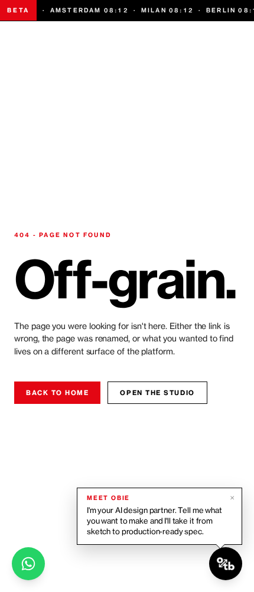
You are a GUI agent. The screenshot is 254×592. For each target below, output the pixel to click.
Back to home (57, 393)
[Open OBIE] (225, 563)
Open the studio (157, 393)
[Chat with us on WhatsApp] (28, 563)
